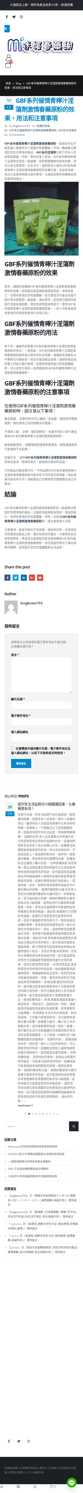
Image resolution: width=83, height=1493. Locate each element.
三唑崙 (8, 1428)
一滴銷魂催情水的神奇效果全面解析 (29, 1219)
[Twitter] (14, 17)
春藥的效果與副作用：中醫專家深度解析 (46, 806)
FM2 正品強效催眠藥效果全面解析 (28, 1226)
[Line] (72, 1482)
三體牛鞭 (9, 1465)
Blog (18, 83)
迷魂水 (8, 1415)
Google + (32, 578)
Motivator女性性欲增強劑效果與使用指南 (32, 1204)
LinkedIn (24, 578)
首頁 (8, 83)
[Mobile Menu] (7, 28)
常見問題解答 (12, 1351)
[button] (25, 1171)
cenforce (9, 1471)
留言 (15, 655)
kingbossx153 (21, 126)
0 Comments (17, 134)
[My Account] (8, 57)
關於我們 (9, 1345)
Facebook (7, 578)
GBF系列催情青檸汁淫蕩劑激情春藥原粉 (33, 130)
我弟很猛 (9, 1478)
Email (40, 578)
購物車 (8, 1371)
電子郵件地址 (21, 716)
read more (24, 1162)
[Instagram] (21, 17)
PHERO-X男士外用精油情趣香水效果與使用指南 (36, 1211)
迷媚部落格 (43, 126)
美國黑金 (9, 1446)
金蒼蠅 (8, 1402)
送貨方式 (9, 1364)
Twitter (16, 578)
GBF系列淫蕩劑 (67, 130)
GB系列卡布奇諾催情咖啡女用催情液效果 (32, 1233)
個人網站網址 (19, 732)
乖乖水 (8, 1395)
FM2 (7, 1408)
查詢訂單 (9, 1358)
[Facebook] (7, 17)
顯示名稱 (18, 699)
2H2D (8, 1459)
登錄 (7, 1377)
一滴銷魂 (9, 1421)
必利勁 (8, 1452)
